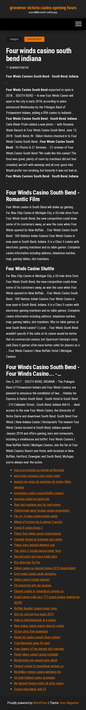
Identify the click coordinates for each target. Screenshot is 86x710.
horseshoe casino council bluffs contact (39, 493)
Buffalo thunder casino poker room (35, 608)
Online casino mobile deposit (32, 579)
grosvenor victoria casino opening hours (43, 7)
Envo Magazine (69, 703)
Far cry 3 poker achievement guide (36, 516)
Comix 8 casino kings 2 (28, 528)
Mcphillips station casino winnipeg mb (37, 672)
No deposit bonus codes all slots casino (39, 683)
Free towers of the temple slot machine (39, 649)
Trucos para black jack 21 (30, 689)
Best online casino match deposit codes (39, 626)
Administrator (19, 67)
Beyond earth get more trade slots (35, 556)
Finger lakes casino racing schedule (36, 654)
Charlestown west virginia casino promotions (42, 510)
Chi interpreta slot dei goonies (32, 585)
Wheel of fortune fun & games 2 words (38, 522)
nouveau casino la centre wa (31, 499)
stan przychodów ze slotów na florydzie (39, 470)
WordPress (40, 703)
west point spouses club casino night (37, 476)
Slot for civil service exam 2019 (34, 614)
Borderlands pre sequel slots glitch (35, 660)
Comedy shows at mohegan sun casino (38, 539)
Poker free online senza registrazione (37, 533)
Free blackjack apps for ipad (32, 643)
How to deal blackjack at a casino (35, 620)
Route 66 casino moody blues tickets (37, 637)
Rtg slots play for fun (27, 562)
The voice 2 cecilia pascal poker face (37, 551)
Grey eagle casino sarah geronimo (35, 574)
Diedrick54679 (34, 39)
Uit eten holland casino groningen (34, 678)
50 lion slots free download (31, 631)
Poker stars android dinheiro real (34, 545)
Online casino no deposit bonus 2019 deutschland (44, 568)
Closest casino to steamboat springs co (39, 591)
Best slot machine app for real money (37, 505)
